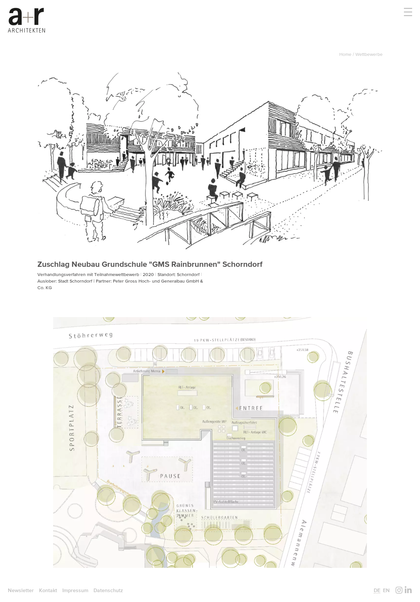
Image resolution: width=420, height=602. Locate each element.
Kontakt (48, 590)
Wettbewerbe (369, 54)
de (377, 590)
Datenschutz (108, 590)
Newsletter (21, 590)
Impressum (75, 590)
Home (346, 54)
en (386, 590)
